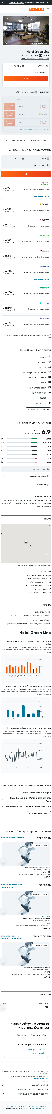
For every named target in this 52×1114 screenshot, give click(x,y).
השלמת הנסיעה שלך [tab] (38, 1035)
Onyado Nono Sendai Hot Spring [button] (37, 967)
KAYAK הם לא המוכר (40, 1085)
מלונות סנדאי (25, 1108)
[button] (2, 2)
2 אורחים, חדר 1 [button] (40, 72)
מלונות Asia (24, 1106)
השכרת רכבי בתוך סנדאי (36, 1049)
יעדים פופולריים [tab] (20, 1035)
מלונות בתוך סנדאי (38, 1053)
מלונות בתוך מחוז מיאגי (39, 1108)
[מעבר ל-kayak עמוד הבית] (36, 9)
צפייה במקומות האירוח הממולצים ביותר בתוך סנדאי (12, 937)
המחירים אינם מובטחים (41, 1078)
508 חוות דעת (26, 55)
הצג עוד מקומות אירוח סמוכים (12, 838)
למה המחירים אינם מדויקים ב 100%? (33, 1094)
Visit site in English (16, 3)
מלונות (33, 1106)
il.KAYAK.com (42, 1106)
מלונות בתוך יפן (13, 1106)
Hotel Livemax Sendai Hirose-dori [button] (36, 918)
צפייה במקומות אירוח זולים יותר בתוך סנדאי (11, 886)
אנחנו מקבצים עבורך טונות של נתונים (33, 1089)
